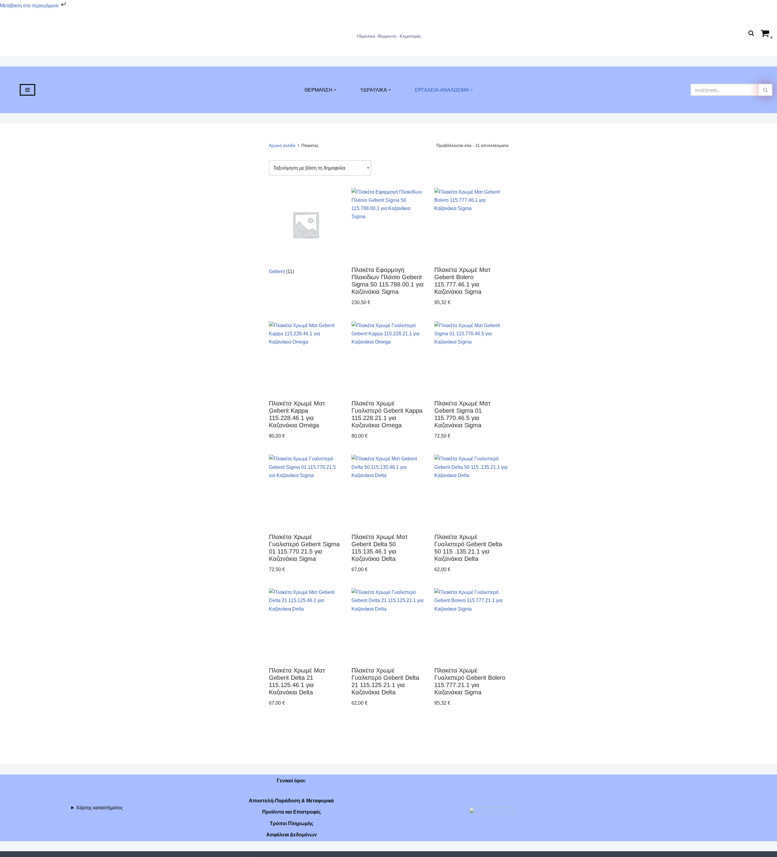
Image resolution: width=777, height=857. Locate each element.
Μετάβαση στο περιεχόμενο (30, 5)
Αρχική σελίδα (282, 145)
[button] (335, 90)
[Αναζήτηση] (751, 33)
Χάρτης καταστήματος (99, 807)
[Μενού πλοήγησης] (27, 90)
